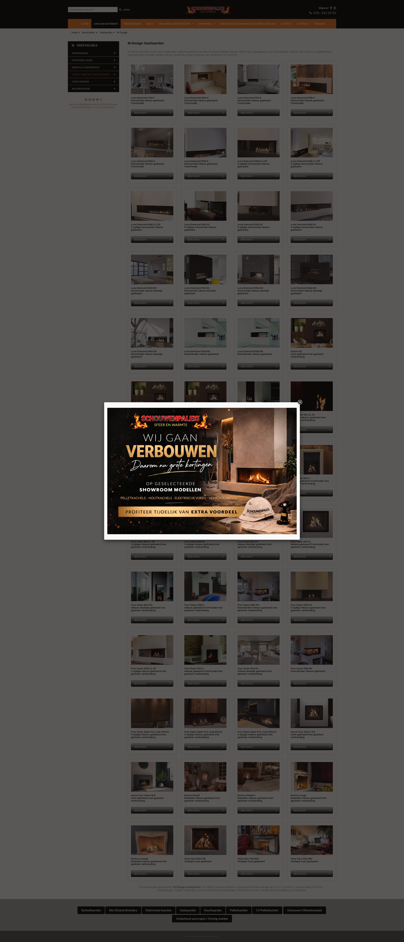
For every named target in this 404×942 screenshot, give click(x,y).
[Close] (300, 402)
